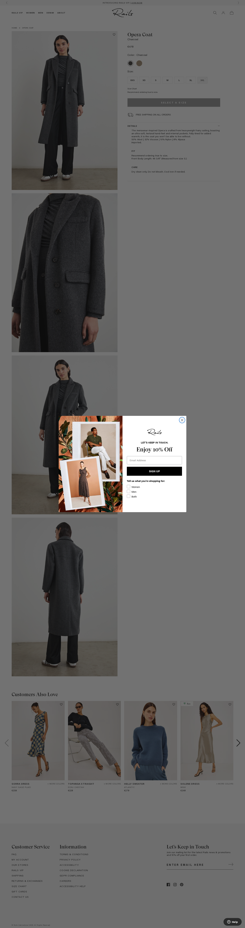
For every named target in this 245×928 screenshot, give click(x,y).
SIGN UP (154, 471)
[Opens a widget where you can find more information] (232, 922)
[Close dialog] (182, 420)
